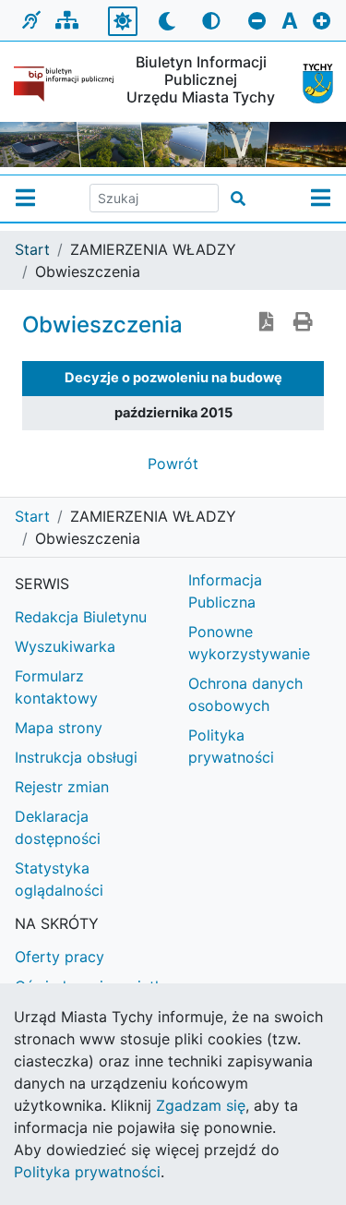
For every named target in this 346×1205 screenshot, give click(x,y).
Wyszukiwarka (65, 646)
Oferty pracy (59, 956)
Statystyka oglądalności (59, 879)
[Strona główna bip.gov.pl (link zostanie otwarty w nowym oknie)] (63, 84)
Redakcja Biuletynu (81, 617)
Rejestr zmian (62, 786)
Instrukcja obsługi (76, 757)
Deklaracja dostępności (58, 827)
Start (32, 249)
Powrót (173, 463)
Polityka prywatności (87, 1172)
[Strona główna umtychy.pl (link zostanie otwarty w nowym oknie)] (310, 83)
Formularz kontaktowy (56, 687)
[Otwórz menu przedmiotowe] (320, 198)
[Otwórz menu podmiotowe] (25, 198)
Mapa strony (58, 727)
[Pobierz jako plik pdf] (266, 323)
